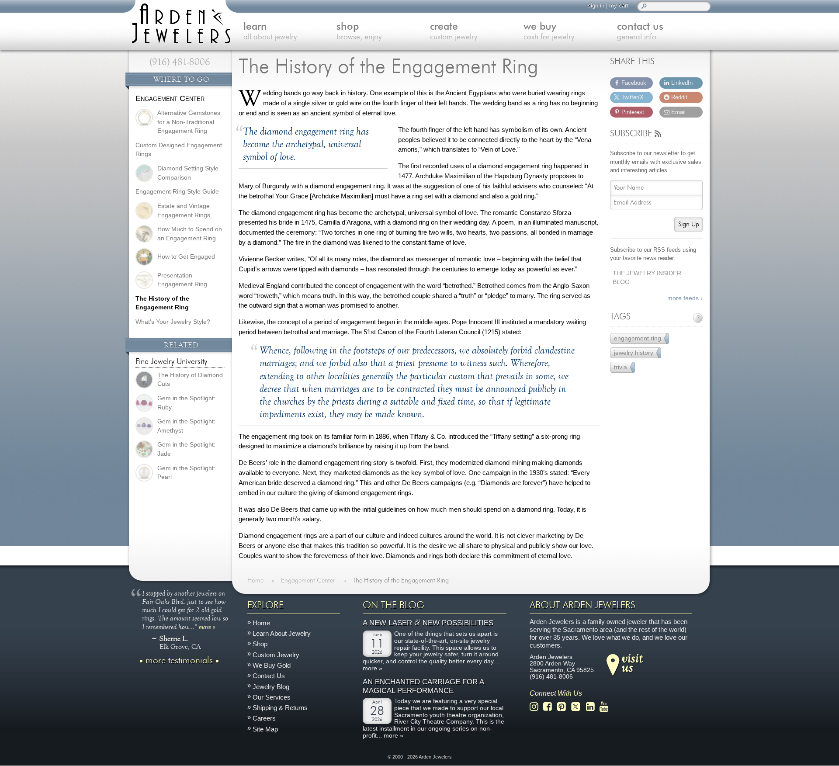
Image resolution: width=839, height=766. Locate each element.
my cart (618, 5)
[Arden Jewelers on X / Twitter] (578, 707)
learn (270, 31)
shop (358, 31)
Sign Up (688, 224)
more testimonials (179, 660)
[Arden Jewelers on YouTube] (606, 707)
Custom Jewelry (276, 655)
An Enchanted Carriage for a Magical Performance (423, 686)
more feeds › (685, 298)
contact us (640, 31)
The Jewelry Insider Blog (647, 278)
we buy (549, 31)
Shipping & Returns (280, 707)
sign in (596, 5)
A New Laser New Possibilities (428, 623)
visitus (632, 662)
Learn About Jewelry (282, 634)
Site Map (265, 729)
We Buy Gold (272, 665)
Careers (264, 718)
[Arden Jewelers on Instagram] (536, 707)
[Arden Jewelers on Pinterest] (564, 707)
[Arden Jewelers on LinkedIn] (593, 707)
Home (261, 623)
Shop (260, 644)
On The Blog (393, 605)
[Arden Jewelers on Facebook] (550, 707)
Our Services (272, 697)
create (453, 31)
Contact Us (269, 676)
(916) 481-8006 (179, 62)
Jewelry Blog (271, 686)
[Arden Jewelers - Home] (179, 22)
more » (206, 626)
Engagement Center (170, 98)
